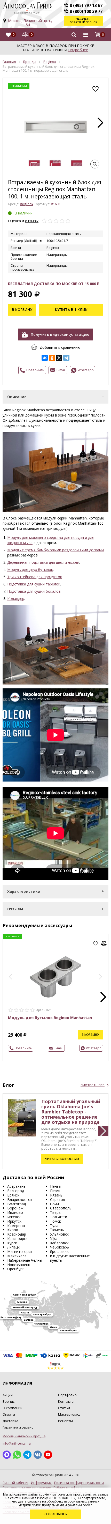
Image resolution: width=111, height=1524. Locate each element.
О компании (12, 1408)
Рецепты (65, 1420)
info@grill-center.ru (17, 1443)
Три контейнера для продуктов (34, 576)
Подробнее (78, 49)
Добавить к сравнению (60, 347)
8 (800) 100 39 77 (86, 11)
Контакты (66, 1401)
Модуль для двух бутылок (30, 569)
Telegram (27, 1455)
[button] (100, 122)
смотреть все (93, 1085)
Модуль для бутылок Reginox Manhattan (50, 1017)
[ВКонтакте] (45, 358)
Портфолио (67, 1395)
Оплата (9, 1414)
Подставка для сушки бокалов (34, 591)
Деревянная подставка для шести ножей (43, 562)
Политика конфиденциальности (79, 1483)
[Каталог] (86, 34)
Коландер (15, 598)
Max (7, 1455)
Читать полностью (62, 1159)
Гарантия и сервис (18, 1427)
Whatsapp (17, 1455)
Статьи (64, 1408)
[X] (59, 358)
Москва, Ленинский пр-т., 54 (30, 22)
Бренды (29, 61)
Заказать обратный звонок (83, 20)
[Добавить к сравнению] (104, 943)
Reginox (49, 61)
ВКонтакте (38, 1455)
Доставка (10, 1420)
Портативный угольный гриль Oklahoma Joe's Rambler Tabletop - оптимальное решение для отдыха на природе (70, 1111)
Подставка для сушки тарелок (33, 584)
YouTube (48, 1455)
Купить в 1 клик (71, 309)
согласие (34, 1501)
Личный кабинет (15, 1483)
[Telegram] (66, 358)
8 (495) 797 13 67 (86, 5)
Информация (41, 1483)
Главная (9, 61)
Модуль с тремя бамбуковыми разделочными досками (55, 549)
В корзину (22, 309)
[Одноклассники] (52, 358)
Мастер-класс (69, 1414)
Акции (8, 1395)
